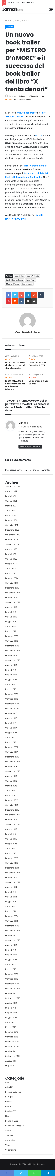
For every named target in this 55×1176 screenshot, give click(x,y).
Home (10, 20)
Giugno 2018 (11, 675)
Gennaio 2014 (11, 921)
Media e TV (10, 1111)
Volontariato (10, 1150)
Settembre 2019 (12, 602)
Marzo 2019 (10, 631)
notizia (38, 135)
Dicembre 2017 (12, 703)
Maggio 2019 (11, 621)
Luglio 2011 (10, 1066)
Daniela (23, 422)
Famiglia (9, 1097)
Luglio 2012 (10, 1008)
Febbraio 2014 (11, 916)
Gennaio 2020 (11, 583)
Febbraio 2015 (11, 858)
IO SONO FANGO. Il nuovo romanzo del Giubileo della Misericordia (15, 385)
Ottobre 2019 (11, 597)
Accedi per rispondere (30, 446)
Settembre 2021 (12, 486)
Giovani (8, 1101)
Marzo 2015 (10, 853)
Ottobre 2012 (11, 993)
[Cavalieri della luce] (12, 9)
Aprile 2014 (10, 906)
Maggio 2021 (11, 506)
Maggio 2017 (11, 732)
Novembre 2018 (12, 650)
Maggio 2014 (11, 901)
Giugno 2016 (11, 781)
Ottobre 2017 (11, 713)
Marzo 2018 (10, 689)
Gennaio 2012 (11, 1037)
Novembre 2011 (12, 1046)
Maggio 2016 (11, 786)
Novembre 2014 (12, 872)
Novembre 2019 (12, 592)
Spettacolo (10, 1135)
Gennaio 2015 (11, 863)
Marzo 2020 (10, 573)
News (17, 20)
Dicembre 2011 (12, 1041)
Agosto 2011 (11, 1061)
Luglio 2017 (10, 723)
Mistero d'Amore (12, 284)
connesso (21, 470)
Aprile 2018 (10, 684)
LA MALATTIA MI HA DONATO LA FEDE (38, 364)
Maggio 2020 (11, 563)
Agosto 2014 (11, 887)
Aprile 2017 (10, 737)
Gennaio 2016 (11, 805)
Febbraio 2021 (11, 520)
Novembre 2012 (12, 988)
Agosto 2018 (11, 665)
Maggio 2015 (11, 843)
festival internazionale (14, 280)
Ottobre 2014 (11, 877)
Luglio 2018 (10, 670)
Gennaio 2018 (11, 699)
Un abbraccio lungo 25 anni (39, 382)
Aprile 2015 (10, 848)
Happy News (30, 280)
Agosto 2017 (11, 718)
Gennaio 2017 (11, 752)
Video (8, 1145)
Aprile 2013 (10, 964)
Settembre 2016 (12, 771)
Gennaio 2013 (11, 979)
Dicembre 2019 (12, 588)
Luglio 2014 (10, 892)
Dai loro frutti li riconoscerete (20, 2)
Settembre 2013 (12, 940)
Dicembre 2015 (12, 810)
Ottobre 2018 (11, 655)
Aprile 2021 (10, 510)
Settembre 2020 (12, 544)
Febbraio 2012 (11, 1032)
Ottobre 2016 (11, 766)
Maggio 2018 (11, 679)
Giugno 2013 (11, 954)
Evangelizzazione (13, 1092)
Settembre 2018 (12, 660)
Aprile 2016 (10, 790)
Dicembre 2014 (12, 868)
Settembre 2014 (12, 882)
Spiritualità (10, 1140)
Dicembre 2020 (12, 530)
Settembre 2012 (12, 998)
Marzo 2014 (10, 911)
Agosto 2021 (11, 491)
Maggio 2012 (11, 1017)
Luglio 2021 (10, 496)
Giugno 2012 (11, 1012)
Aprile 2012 (10, 1022)
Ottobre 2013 (11, 935)
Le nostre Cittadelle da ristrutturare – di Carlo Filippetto (15, 365)
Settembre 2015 (12, 824)
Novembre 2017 (12, 708)
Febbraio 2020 (11, 578)
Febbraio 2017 (11, 747)
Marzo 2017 (10, 742)
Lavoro (8, 1106)
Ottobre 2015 (11, 819)
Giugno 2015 (11, 839)
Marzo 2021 (10, 515)
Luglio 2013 (10, 950)
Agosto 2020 (11, 549)
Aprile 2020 (10, 568)
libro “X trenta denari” (35, 165)
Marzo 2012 (10, 1027)
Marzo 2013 (10, 969)
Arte (7, 1082)
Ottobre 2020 (11, 539)
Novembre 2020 (12, 535)
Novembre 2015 (12, 815)
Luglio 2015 (10, 834)
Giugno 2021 (11, 501)
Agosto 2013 (11, 945)
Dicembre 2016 (12, 757)
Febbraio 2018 (11, 694)
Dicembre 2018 (12, 646)
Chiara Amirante (33, 276)
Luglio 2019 (10, 612)
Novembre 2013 (12, 930)
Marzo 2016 (10, 795)
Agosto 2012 (11, 1003)
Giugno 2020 (11, 559)
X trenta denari (27, 284)
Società (8, 1130)
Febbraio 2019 (11, 636)
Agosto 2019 (11, 607)
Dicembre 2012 (12, 983)
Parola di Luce (11, 1121)
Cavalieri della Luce (17, 96)
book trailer (19, 276)
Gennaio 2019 (11, 641)
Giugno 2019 (11, 617)
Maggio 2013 (11, 959)
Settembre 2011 (12, 1056)
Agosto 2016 (11, 776)
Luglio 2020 (10, 554)
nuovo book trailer (27, 112)
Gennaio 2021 (11, 525)
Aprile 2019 (10, 626)
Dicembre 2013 (12, 926)
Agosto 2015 (11, 829)
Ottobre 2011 (11, 1051)
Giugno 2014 (11, 897)
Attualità (25, 20)
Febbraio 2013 (11, 974)
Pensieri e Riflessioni (14, 1126)
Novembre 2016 (12, 761)
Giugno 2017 (11, 728)
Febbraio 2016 (11, 800)
